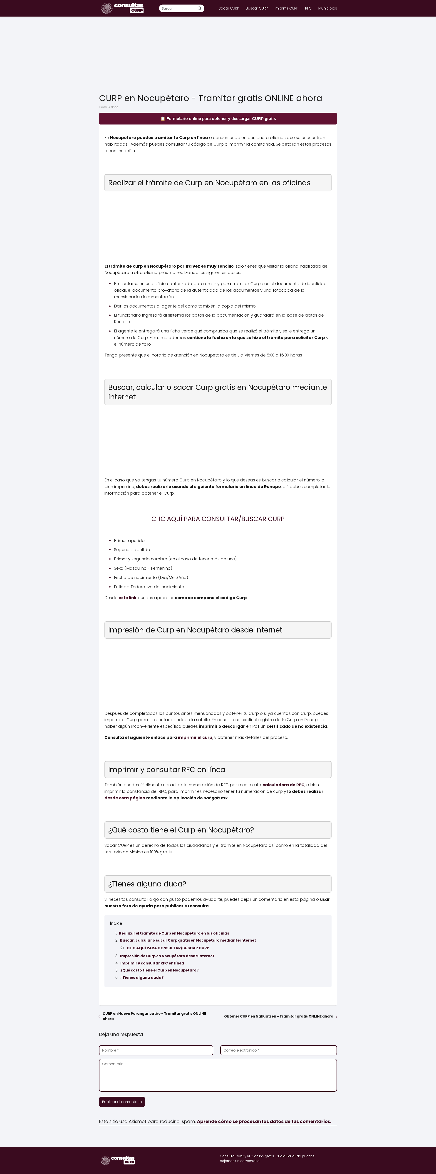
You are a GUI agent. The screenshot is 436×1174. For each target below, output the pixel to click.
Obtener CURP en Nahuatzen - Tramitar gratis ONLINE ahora (278, 1016)
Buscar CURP (257, 8)
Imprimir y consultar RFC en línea (152, 963)
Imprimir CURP (286, 8)
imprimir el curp (195, 737)
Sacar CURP (229, 8)
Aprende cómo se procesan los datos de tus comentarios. (264, 1121)
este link (127, 597)
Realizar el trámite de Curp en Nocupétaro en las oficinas (174, 933)
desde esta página (124, 798)
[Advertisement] (218, 55)
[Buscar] (199, 8)
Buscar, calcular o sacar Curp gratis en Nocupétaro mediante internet (188, 940)
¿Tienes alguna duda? (142, 977)
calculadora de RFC (284, 785)
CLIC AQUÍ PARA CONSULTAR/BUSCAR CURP (168, 948)
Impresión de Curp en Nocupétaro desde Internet (167, 956)
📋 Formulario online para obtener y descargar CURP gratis (218, 118)
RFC (308, 8)
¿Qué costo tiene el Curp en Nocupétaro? (159, 970)
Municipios (327, 8)
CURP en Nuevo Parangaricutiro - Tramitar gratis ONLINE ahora (154, 1016)
